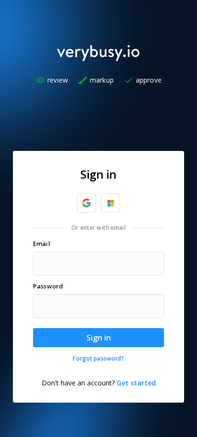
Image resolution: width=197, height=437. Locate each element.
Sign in (99, 337)
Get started (136, 382)
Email (41, 243)
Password (48, 286)
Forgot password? (98, 358)
